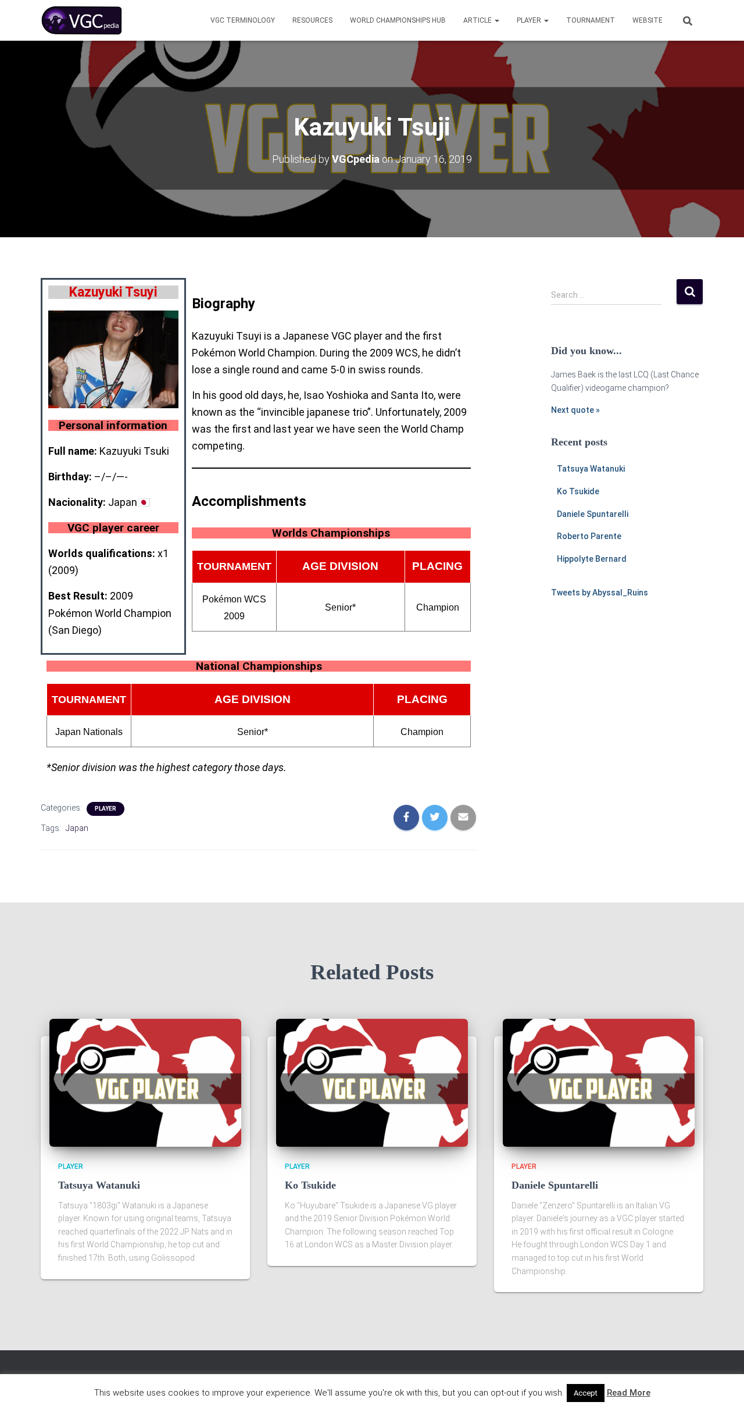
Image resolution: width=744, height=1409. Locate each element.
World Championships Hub (398, 20)
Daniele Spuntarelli (592, 514)
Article (478, 20)
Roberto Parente (589, 536)
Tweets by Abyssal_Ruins (599, 592)
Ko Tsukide (578, 491)
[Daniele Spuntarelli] (599, 1082)
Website (647, 20)
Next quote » (575, 410)
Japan (77, 828)
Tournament (590, 20)
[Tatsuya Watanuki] (145, 1082)
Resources (312, 20)
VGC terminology (242, 20)
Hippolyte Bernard (592, 558)
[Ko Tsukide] (372, 1082)
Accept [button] (586, 1393)
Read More (628, 1392)
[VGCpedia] (81, 20)
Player (530, 20)
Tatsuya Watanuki (591, 468)
